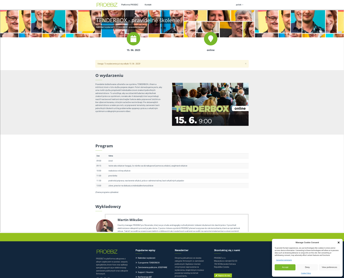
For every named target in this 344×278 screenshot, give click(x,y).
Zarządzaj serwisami (284, 260)
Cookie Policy (306, 273)
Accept (285, 267)
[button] (338, 242)
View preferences (329, 267)
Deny (307, 267)
